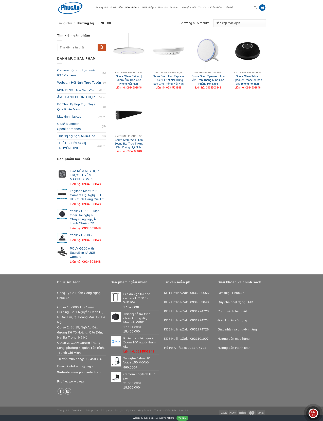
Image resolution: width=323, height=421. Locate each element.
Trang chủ (102, 7)
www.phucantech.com (87, 372)
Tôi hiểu (182, 418)
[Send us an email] (68, 391)
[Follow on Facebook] (61, 391)
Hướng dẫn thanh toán (234, 347)
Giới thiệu (117, 7)
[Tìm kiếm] (255, 7)
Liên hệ (228, 7)
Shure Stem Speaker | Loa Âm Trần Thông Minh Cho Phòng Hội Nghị (208, 80)
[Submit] (101, 47)
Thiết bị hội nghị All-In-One (76, 136)
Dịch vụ (174, 7)
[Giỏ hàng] (262, 7)
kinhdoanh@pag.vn (81, 366)
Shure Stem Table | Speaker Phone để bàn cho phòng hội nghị (248, 80)
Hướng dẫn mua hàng (234, 338)
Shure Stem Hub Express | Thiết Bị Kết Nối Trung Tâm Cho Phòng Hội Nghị (168, 80)
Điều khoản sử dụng (232, 320)
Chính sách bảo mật (232, 311)
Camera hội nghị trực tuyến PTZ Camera (77, 72)
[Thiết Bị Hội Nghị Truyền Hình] (74, 8)
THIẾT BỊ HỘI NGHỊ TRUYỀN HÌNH (71, 145)
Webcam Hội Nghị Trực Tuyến (79, 82)
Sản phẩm (131, 7)
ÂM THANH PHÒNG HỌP (76, 97)
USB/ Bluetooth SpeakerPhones (69, 126)
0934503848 (94, 359)
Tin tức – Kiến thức (210, 7)
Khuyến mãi (189, 7)
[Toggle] (103, 89)
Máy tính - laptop (69, 116)
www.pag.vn (77, 381)
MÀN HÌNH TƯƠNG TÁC (75, 90)
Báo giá (163, 7)
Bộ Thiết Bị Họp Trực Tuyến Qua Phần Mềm (77, 106)
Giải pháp (148, 7)
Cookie (152, 418)
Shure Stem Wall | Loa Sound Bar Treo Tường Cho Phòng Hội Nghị (128, 143)
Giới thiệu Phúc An (231, 293)
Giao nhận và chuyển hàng (237, 329)
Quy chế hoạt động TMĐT (236, 302)
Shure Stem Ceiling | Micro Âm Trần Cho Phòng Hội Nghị (129, 80)
